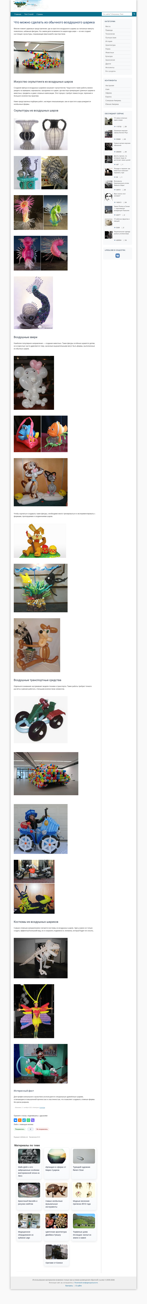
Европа (108, 97)
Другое (108, 64)
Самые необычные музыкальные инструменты (54, 1203)
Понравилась (19, 1129)
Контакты (69, 1286)
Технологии (110, 34)
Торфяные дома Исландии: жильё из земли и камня (82, 1234)
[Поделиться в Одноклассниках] (20, 1120)
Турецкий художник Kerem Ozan (81, 1168)
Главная (17, 14)
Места (107, 26)
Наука (107, 49)
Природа (109, 30)
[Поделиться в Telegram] (24, 1120)
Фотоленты (109, 67)
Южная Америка (112, 104)
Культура (42, 1107)
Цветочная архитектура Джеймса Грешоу (56, 1233)
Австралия (109, 85)
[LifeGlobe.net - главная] (41, 6)
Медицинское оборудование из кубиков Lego (25, 1234)
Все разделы (110, 71)
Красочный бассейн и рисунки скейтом (27, 1202)
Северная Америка (113, 100)
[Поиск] (134, 14)
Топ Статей (28, 14)
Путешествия (110, 38)
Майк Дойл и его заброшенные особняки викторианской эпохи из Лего (28, 1171)
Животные (109, 52)
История (108, 41)
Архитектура (110, 45)
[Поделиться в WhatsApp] (28, 1120)
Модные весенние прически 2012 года (82, 1202)
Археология (110, 60)
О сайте (78, 1286)
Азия (107, 89)
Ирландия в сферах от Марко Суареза (56, 1168)
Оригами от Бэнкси (54, 1262)
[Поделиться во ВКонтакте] (15, 1120)
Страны (40, 14)
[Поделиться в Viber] (32, 1120)
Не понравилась (42, 1129)
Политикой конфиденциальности (86, 1282)
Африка (108, 93)
